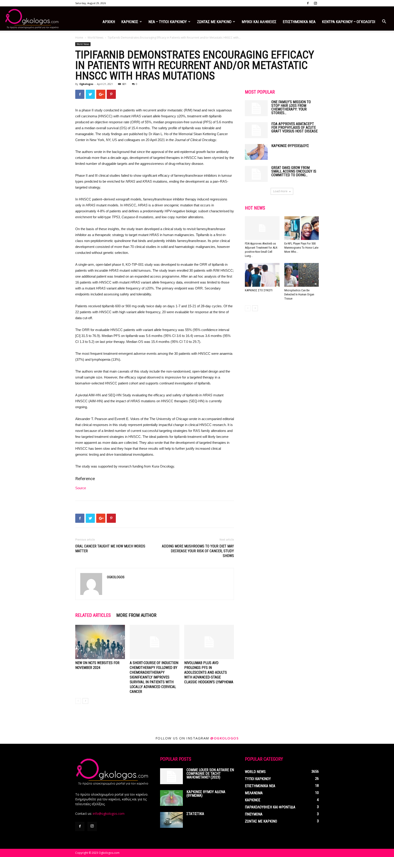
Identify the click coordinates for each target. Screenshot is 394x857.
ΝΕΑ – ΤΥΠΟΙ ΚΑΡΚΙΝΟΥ (167, 21)
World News (95, 37)
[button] (383, 22)
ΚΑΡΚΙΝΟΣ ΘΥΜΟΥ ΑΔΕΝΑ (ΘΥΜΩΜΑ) (206, 794)
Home (79, 37)
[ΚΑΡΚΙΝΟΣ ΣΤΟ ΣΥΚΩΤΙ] (262, 275)
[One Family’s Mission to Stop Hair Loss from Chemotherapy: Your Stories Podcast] (256, 108)
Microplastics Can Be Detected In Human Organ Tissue (299, 294)
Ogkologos (86, 84)
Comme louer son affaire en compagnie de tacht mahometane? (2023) (210, 773)
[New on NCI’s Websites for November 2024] (100, 642)
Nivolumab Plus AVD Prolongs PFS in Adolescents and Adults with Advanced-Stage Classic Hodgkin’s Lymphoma (208, 672)
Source (80, 488)
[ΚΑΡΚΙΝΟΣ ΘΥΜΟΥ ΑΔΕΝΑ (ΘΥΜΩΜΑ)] (171, 798)
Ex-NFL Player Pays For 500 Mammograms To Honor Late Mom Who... (301, 247)
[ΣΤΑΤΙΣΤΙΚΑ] (171, 820)
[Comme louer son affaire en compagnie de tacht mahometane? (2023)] (171, 776)
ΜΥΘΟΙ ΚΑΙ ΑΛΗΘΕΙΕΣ (259, 21)
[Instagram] (315, 3)
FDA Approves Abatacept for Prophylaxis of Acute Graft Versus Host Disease (294, 127)
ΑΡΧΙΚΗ (109, 21)
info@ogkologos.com (108, 813)
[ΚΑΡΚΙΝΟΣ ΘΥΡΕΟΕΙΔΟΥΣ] (256, 152)
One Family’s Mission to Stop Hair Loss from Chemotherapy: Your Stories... (291, 107)
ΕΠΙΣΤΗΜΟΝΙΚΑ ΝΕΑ (299, 21)
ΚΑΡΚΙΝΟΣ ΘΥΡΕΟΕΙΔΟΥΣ (290, 146)
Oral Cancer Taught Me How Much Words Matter (110, 548)
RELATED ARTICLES (93, 615)
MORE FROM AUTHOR (136, 615)
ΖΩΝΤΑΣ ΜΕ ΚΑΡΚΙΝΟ (214, 21)
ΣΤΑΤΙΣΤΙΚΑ (195, 814)
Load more (280, 191)
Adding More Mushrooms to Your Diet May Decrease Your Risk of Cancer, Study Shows (198, 551)
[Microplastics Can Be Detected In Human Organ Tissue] (301, 275)
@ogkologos (224, 738)
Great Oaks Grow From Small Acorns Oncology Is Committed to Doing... (293, 171)
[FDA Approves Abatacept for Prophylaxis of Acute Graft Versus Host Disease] (256, 130)
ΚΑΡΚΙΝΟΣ (129, 21)
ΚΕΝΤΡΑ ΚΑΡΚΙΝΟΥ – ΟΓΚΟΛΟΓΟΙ (348, 21)
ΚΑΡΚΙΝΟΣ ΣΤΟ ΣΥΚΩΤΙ (258, 290)
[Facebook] (307, 3)
